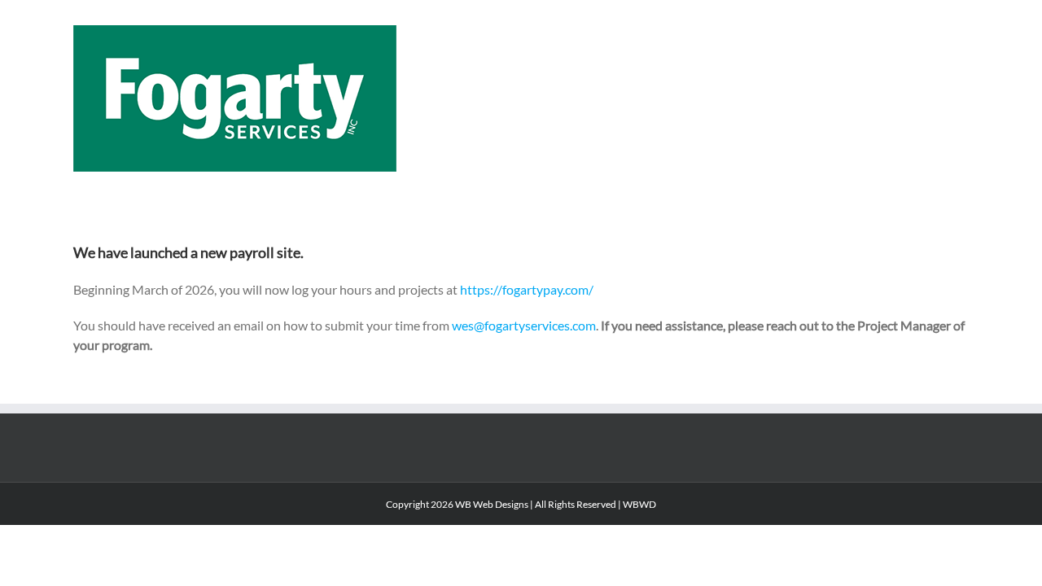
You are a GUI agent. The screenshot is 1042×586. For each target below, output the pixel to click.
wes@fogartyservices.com (524, 325)
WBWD (639, 504)
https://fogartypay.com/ (526, 289)
